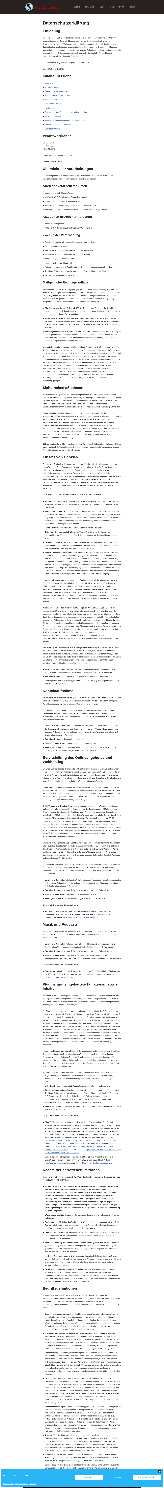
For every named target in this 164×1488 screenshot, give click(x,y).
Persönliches (133, 7)
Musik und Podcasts (53, 116)
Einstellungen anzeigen (146, 1477)
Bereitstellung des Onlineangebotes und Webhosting (66, 112)
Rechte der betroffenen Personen (58, 125)
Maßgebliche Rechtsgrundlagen (57, 95)
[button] (159, 1471)
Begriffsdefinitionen (52, 129)
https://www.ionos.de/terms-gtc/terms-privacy (80, 917)
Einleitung (49, 83)
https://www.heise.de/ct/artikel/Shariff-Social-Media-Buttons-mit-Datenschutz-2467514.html (80, 1141)
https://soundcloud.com (92, 974)
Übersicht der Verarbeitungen (56, 91)
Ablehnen (117, 1477)
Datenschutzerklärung (21, 1484)
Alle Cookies (88, 1477)
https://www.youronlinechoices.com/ (57, 635)
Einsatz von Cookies (53, 104)
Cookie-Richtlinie (8, 1484)
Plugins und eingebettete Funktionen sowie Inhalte (65, 120)
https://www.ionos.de (102, 914)
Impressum (32, 1484)
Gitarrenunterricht (117, 7)
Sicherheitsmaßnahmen (54, 100)
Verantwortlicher (51, 87)
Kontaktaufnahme (52, 108)
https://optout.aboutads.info (81, 632)
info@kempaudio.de (64, 155)
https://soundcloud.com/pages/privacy (60, 977)
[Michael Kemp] (42, 7)
